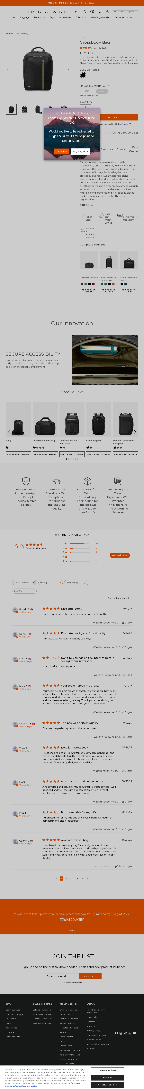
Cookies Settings (107, 1070)
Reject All (107, 1077)
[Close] (139, 1077)
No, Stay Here (80, 151)
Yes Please (61, 151)
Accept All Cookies (107, 1085)
